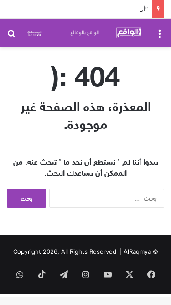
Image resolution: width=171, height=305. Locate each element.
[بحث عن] (11, 36)
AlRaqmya (137, 251)
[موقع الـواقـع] (85, 33)
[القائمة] (159, 36)
